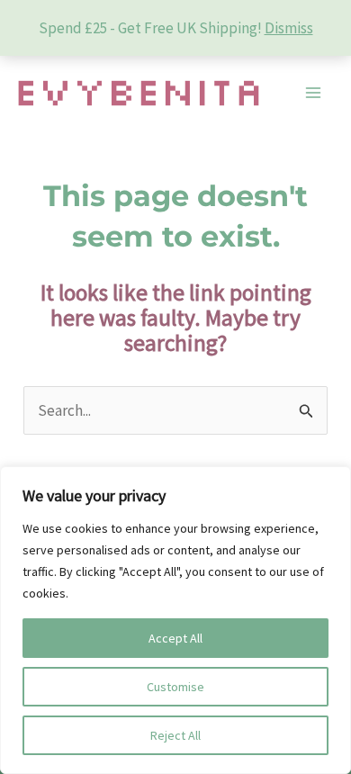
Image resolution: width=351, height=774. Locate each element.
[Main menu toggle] (313, 93)
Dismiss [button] (289, 28)
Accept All (175, 638)
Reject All (175, 735)
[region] (175, 620)
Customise (175, 687)
